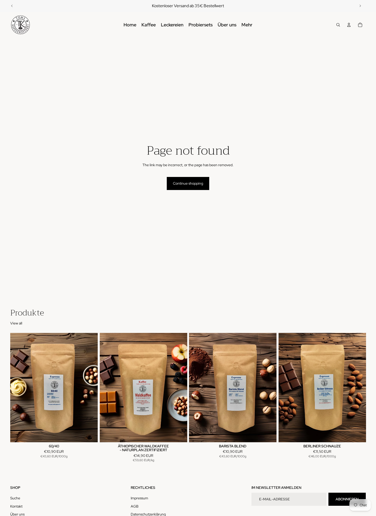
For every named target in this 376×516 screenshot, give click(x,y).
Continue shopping (188, 183)
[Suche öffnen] (338, 24)
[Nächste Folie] (360, 6)
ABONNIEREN (347, 499)
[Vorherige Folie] (12, 6)
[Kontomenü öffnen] (349, 24)
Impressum (139, 498)
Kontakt (16, 506)
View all (16, 323)
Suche (15, 498)
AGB (134, 506)
